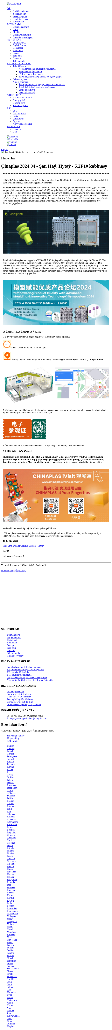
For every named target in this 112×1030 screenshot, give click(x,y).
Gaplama (17, 58)
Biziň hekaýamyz (21, 11)
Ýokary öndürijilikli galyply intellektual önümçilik (42, 84)
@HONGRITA (14, 95)
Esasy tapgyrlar (20, 16)
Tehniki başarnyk (21, 66)
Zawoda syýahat (20, 105)
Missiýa (16, 32)
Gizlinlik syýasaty (15, 655)
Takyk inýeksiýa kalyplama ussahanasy (37, 87)
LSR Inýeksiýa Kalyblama (31, 74)
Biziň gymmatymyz (22, 34)
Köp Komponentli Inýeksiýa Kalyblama (37, 69)
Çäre (15, 131)
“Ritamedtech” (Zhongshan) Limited (24, 704)
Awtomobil (18, 50)
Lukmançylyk (19, 42)
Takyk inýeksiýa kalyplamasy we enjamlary (27, 677)
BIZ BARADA (14, 24)
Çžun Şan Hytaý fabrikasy (19, 696)
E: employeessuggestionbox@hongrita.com (27, 718)
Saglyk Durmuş (20, 45)
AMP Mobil (12, 741)
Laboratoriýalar (20, 79)
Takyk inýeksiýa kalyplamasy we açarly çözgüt (40, 76)
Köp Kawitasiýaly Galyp (30, 71)
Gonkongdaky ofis (15, 691)
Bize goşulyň (19, 100)
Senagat (16, 53)
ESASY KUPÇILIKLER (19, 63)
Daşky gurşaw (19, 113)
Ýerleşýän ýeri (19, 14)
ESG (9, 108)
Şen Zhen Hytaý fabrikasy (19, 694)
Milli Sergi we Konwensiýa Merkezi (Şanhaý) (24, 546)
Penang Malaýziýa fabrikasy (20, 699)
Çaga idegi (18, 48)
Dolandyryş (18, 118)
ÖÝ (8, 8)
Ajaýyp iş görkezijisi (22, 124)
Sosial (15, 116)
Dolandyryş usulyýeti (23, 37)
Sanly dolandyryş (27, 90)
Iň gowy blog (13, 738)
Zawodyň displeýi (27, 92)
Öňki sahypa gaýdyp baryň (13, 570)
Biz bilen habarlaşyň (22, 97)
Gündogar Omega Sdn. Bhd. (20, 702)
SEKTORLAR (14, 40)
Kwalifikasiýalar (20, 19)
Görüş (16, 29)
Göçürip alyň (19, 103)
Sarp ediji (17, 55)
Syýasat (16, 121)
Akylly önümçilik (21, 82)
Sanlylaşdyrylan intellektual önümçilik (24, 667)
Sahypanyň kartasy (15, 735)
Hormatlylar (18, 21)
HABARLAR (13, 126)
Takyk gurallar (19, 61)
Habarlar (17, 129)
